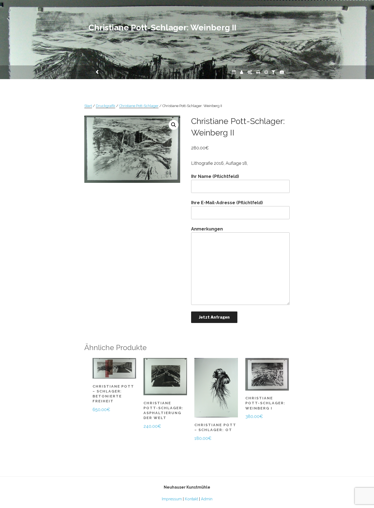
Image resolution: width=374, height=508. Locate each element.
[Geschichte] (266, 72)
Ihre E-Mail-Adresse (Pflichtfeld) (227, 202)
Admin (206, 499)
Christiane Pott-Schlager (139, 106)
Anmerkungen (207, 229)
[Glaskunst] (273, 72)
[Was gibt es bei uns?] (282, 72)
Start (88, 106)
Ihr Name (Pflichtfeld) (215, 176)
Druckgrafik (105, 106)
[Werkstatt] (250, 72)
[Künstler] (241, 72)
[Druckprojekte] (258, 72)
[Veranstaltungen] (233, 72)
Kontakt (191, 499)
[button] (174, 125)
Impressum (172, 499)
